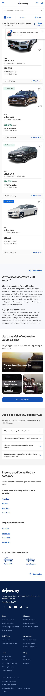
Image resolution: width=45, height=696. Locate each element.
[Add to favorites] (39, 89)
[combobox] (21, 10)
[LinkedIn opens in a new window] (26, 607)
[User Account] (42, 3)
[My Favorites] (37, 3)
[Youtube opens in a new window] (15, 607)
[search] (41, 10)
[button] (22, 431)
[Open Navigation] (2, 3)
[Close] (42, 31)
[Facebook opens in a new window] (4, 607)
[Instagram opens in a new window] (9, 607)
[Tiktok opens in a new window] (21, 607)
